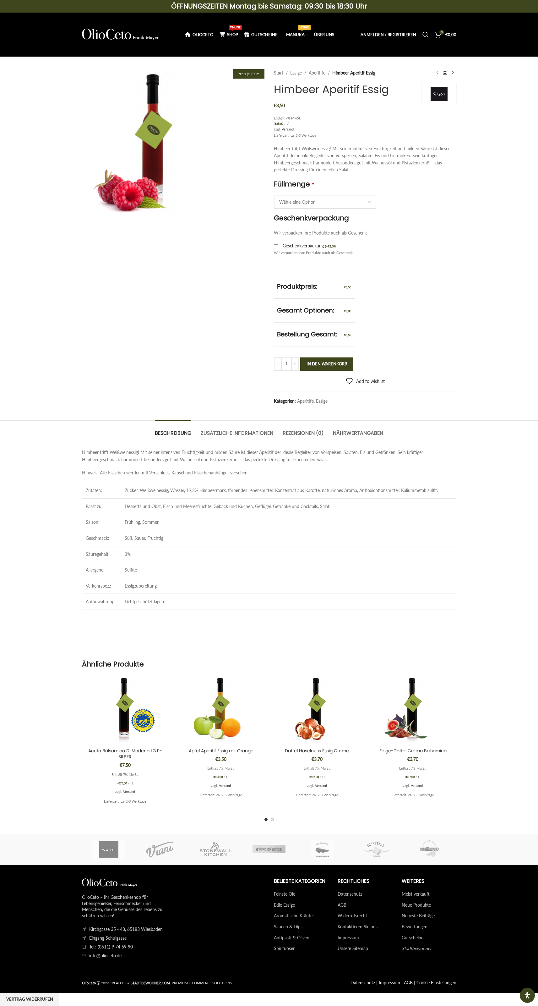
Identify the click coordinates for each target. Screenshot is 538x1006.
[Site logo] (120, 34)
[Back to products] (445, 73)
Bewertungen (414, 926)
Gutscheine (412, 937)
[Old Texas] (376, 849)
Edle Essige (284, 905)
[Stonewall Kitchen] (215, 849)
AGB (342, 905)
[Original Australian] (322, 849)
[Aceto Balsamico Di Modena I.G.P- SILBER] (125, 710)
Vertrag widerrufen (29, 999)
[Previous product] (437, 73)
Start (278, 72)
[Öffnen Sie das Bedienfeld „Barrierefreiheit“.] (527, 995)
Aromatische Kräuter (294, 915)
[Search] (425, 34)
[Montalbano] (429, 849)
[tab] (173, 429)
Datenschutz (350, 894)
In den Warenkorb (327, 363)
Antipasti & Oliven (291, 937)
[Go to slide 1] (266, 819)
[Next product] (452, 73)
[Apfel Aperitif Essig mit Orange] (221, 710)
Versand (288, 129)
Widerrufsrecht (352, 915)
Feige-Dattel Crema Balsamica (413, 751)
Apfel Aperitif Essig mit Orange (221, 751)
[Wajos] (108, 849)
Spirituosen (285, 948)
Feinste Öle (284, 894)
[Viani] (162, 849)
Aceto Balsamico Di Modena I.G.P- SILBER (125, 754)
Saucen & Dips (288, 926)
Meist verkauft (416, 894)
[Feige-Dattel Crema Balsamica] (413, 710)
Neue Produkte (416, 905)
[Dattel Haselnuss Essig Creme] (317, 710)
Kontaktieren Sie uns (358, 926)
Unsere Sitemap (353, 948)
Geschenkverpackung (309, 245)
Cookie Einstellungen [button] (436, 982)
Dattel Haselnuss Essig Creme (317, 751)
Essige (296, 72)
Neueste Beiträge (418, 915)
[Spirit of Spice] (269, 849)
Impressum (348, 937)
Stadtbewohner (417, 948)
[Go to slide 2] (272, 819)
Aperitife (317, 72)
